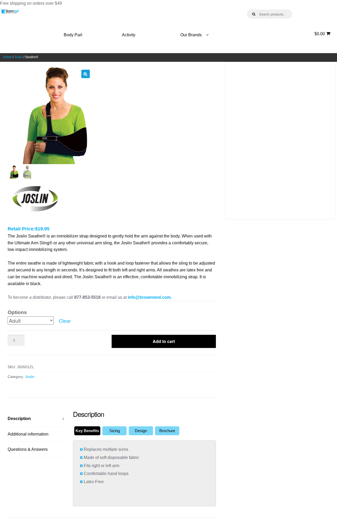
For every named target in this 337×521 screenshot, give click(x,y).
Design (141, 430)
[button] (85, 74)
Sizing (114, 430)
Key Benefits (87, 430)
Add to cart (164, 341)
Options (17, 312)
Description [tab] (19, 418)
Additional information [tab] (28, 434)
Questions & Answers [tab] (28, 449)
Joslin (18, 57)
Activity (128, 35)
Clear (65, 321)
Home (7, 57)
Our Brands (191, 35)
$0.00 (319, 34)
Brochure (167, 430)
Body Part (73, 35)
